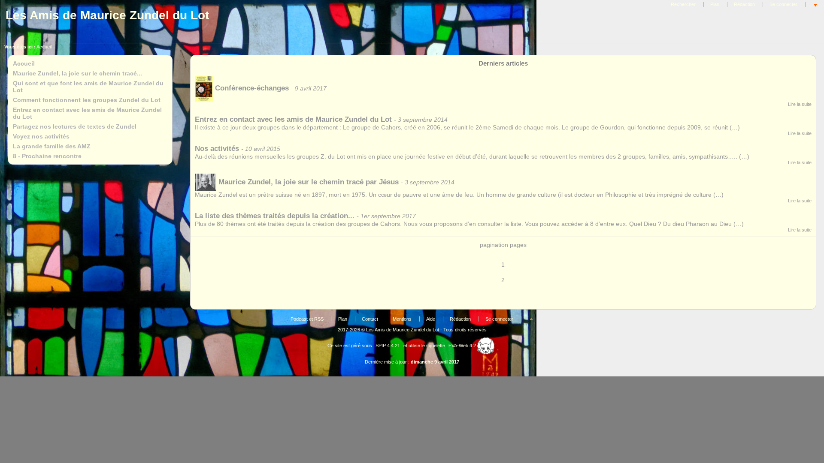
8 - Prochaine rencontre (47, 156)
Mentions (402, 319)
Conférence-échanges (252, 88)
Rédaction (744, 4)
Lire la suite (800, 104)
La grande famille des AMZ (52, 146)
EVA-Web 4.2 (462, 345)
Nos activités (217, 148)
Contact (370, 319)
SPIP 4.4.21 (388, 345)
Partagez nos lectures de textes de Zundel (74, 126)
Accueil (44, 46)
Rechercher (683, 4)
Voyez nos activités (41, 136)
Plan (714, 4)
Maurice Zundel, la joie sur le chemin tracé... (77, 73)
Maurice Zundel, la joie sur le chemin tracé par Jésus (308, 182)
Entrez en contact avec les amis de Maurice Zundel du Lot (293, 119)
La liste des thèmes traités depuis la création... (274, 216)
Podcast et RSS (307, 319)
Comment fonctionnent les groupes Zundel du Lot (87, 99)
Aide (430, 319)
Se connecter (783, 4)
